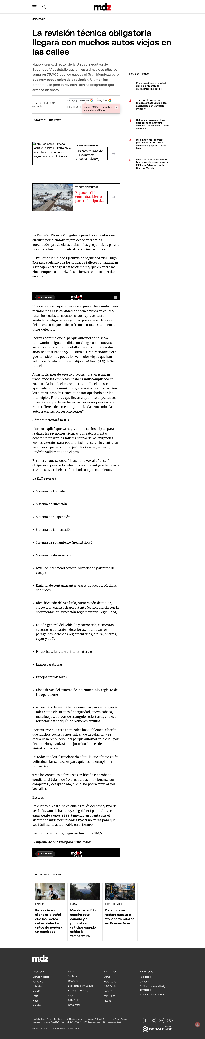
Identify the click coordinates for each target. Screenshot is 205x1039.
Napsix (107, 1000)
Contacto (145, 981)
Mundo (36, 991)
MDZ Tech (109, 996)
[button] (34, 6)
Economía (37, 981)
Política (72, 971)
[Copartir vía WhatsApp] (70, 107)
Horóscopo (110, 981)
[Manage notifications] (197, 1024)
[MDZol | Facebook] (145, 1020)
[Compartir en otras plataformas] (77, 107)
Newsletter (74, 1004)
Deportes (73, 981)
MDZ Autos (74, 1000)
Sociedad (38, 19)
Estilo (35, 996)
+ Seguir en (102, 100)
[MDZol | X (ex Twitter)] (169, 1020)
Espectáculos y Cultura (80, 985)
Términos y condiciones (153, 994)
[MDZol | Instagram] (153, 1020)
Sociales (36, 1005)
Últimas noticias (40, 976)
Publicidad (145, 976)
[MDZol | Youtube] (161, 1020)
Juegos (108, 991)
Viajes (71, 995)
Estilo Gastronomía (78, 990)
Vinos (35, 1000)
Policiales (37, 986)
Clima (107, 976)
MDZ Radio (110, 986)
